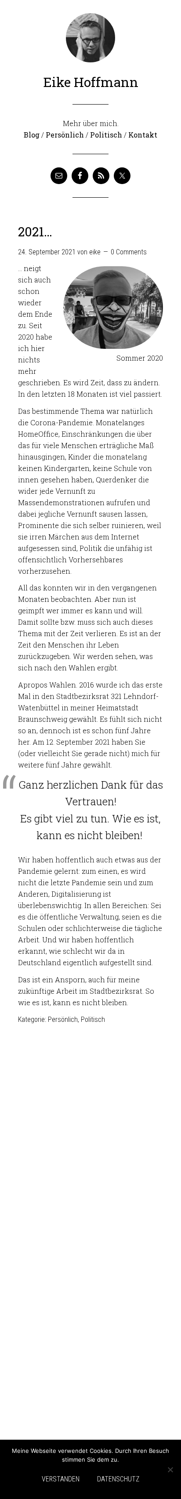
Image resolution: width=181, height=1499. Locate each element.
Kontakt (142, 134)
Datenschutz (118, 1479)
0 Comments (129, 252)
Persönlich (65, 134)
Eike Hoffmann (90, 82)
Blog (32, 134)
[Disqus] (90, 1145)
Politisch (106, 134)
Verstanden (61, 1479)
